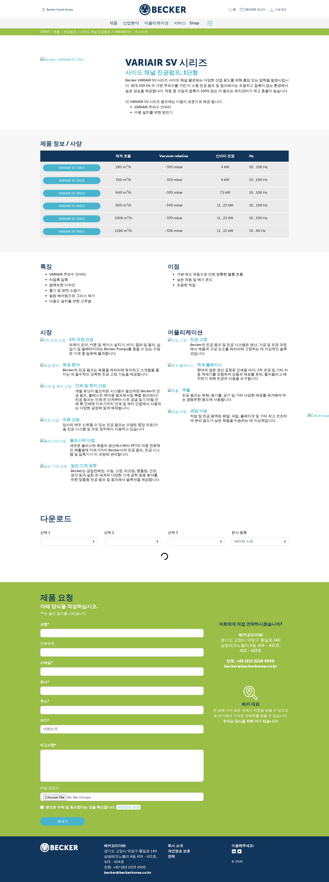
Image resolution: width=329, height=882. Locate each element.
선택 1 (45, 532)
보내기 (62, 821)
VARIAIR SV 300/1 (72, 193)
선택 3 (173, 532)
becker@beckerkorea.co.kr (127, 872)
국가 (43, 720)
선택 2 (109, 532)
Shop (194, 23)
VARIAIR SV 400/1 (72, 206)
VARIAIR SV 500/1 (72, 219)
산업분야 (131, 23)
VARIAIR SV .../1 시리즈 (131, 32)
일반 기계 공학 (84, 465)
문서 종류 (239, 532)
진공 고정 (198, 339)
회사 (43, 682)
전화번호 (47, 643)
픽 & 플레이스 (209, 364)
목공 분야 (71, 364)
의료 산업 (71, 419)
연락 (171, 856)
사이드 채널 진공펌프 (95, 32)
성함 (43, 624)
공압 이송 (198, 410)
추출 (186, 390)
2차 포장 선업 (81, 339)
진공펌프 (70, 32)
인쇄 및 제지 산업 (90, 385)
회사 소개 (175, 846)
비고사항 (47, 745)
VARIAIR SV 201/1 (72, 180)
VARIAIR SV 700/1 (72, 231)
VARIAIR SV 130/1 (72, 168)
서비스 (180, 23)
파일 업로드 (49, 788)
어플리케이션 (156, 23)
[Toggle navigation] (212, 23)
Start (44, 32)
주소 (43, 701)
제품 (113, 23)
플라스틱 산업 (82, 440)
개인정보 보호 (128, 807)
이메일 (45, 663)
